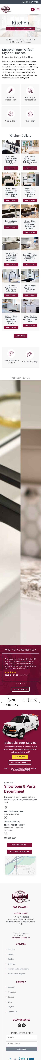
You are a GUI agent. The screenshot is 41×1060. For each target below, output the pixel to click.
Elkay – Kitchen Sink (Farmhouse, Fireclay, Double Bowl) (30, 319)
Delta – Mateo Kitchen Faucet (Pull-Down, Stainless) (30, 288)
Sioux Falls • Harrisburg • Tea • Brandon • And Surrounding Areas (20, 769)
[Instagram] (24, 1025)
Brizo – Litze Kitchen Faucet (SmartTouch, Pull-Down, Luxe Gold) (30, 160)
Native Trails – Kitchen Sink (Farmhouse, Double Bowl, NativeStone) (11, 257)
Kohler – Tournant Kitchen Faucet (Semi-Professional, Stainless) (30, 257)
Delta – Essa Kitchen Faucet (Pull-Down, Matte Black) (11, 288)
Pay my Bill (35, 2)
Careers (25, 2)
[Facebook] (19, 1025)
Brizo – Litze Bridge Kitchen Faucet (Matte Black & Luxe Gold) (11, 160)
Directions (16, 938)
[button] (37, 9)
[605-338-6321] (5, 833)
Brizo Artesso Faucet (11, 222)
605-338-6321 (10, 838)
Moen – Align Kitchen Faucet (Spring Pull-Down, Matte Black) (30, 192)
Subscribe (21, 1049)
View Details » (11, 168)
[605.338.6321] (33, 9)
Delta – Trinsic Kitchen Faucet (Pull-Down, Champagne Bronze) (11, 319)
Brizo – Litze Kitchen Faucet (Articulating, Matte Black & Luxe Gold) (11, 192)
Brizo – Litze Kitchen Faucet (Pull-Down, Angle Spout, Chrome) (30, 225)
